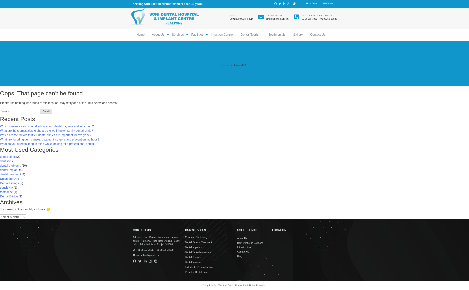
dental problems (10, 165)
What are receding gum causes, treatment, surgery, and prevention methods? (49, 139)
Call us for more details (316, 15)
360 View (328, 3)
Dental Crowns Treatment (198, 242)
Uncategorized (9, 178)
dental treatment (10, 174)
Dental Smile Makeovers (198, 252)
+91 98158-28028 (328, 19)
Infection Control (222, 34)
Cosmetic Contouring (196, 237)
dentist (4, 161)
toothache (6, 192)
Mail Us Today (274, 15)
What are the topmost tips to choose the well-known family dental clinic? (46, 130)
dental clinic (8, 156)
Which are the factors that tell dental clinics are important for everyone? (45, 135)
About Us (158, 34)
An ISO (233, 15)
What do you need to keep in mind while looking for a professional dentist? (48, 143)
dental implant (9, 170)
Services (178, 34)
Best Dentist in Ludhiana (250, 243)
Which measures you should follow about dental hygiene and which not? (47, 126)
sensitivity (6, 187)
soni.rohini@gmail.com (277, 19)
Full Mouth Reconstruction (199, 267)
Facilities (197, 34)
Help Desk (311, 3)
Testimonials (277, 34)
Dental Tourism (251, 34)
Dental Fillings (9, 183)
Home (140, 34)
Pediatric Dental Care (196, 272)
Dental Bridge (9, 196)
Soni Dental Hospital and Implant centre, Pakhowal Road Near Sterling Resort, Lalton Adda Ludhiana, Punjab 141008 (156, 241)
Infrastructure (244, 247)
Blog (239, 256)
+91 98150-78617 (310, 19)
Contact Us (318, 34)
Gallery (298, 34)
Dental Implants (193, 247)
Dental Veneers (193, 262)
